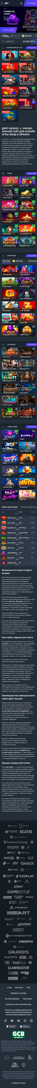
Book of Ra (10, 558)
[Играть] (10, 55)
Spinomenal (23, 198)
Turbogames (23, 464)
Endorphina (6, 109)
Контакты (19, 987)
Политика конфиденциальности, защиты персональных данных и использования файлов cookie (18, 1012)
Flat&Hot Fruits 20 (12, 563)
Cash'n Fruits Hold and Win (12, 518)
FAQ (28, 987)
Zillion (21, 335)
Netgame (22, 323)
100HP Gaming (7, 464)
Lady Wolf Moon (12, 553)
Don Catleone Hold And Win (12, 543)
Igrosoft (5, 121)
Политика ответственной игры (18, 1004)
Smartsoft (23, 440)
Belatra (5, 234)
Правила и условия (19, 993)
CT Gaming (6, 186)
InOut (4, 476)
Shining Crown (11, 533)
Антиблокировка (12, 999)
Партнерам (27, 999)
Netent (5, 60)
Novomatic (6, 84)
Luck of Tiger (11, 523)
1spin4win (6, 72)
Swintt (21, 97)
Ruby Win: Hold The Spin (12, 528)
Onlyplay (22, 500)
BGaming (22, 186)
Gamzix (5, 500)
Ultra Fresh (10, 548)
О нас (9, 987)
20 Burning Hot (11, 538)
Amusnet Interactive (26, 109)
